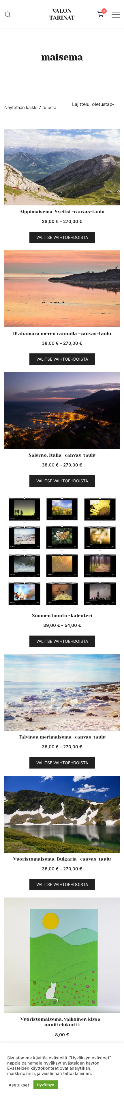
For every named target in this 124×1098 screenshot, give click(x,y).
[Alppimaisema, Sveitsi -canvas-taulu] (62, 167)
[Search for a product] (8, 14)
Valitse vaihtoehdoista (62, 237)
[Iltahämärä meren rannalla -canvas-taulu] (62, 288)
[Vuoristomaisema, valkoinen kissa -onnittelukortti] (62, 955)
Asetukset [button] (19, 1085)
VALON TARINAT (62, 14)
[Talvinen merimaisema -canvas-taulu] (62, 692)
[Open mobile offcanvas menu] (116, 14)
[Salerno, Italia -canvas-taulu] (62, 410)
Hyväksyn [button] (45, 1084)
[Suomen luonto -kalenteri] (62, 551)
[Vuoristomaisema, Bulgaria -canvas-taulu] (62, 814)
